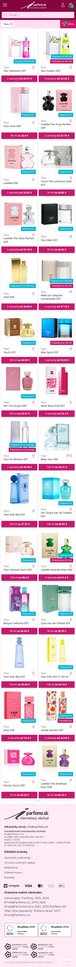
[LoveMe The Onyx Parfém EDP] (56, 100)
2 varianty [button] (19, 78)
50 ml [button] (56, 192)
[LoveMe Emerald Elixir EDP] (56, 545)
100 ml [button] (19, 360)
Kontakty (9, 877)
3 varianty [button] (56, 78)
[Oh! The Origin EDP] (19, 381)
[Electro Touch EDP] (19, 759)
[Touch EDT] (19, 328)
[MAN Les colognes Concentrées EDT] (56, 271)
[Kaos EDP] (19, 705)
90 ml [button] (19, 135)
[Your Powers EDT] (56, 46)
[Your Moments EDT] (19, 46)
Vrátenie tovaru (13, 872)
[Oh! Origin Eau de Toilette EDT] (56, 488)
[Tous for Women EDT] (19, 435)
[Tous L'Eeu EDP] (19, 100)
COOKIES (66, 961)
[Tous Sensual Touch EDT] (19, 545)
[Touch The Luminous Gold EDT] (56, 157)
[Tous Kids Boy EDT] (19, 488)
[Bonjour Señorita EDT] (19, 599)
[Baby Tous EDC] (56, 435)
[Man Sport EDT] (56, 328)
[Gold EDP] (19, 271)
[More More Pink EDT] (56, 381)
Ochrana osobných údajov (19, 862)
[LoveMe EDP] (19, 157)
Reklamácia (11, 867)
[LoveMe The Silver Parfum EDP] (19, 214)
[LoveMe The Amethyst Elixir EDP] (56, 759)
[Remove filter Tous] (11, 24)
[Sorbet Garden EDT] (56, 705)
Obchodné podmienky (17, 857)
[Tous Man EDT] (56, 214)
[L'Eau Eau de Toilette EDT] (56, 599)
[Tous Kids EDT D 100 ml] (56, 652)
